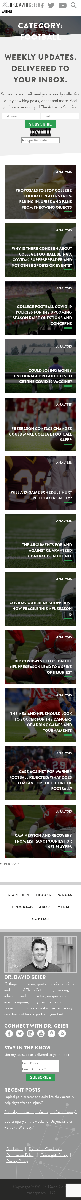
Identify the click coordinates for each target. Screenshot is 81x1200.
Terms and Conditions (45, 1149)
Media (63, 907)
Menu (7, 11)
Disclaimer (14, 1149)
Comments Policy (54, 1155)
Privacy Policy (17, 1161)
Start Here (19, 895)
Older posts (9, 864)
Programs (22, 907)
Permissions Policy (20, 1155)
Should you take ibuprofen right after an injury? (40, 1112)
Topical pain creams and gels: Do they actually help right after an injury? (39, 1099)
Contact (41, 918)
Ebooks (43, 895)
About (45, 907)
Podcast (65, 895)
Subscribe (40, 124)
